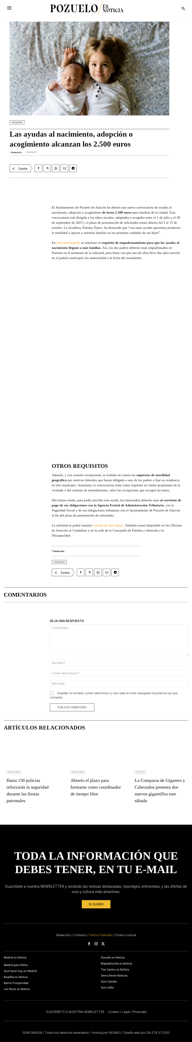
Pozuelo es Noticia (112, 957)
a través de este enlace (108, 525)
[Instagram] (96, 944)
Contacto (80, 935)
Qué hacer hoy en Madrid (20, 971)
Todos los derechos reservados (67, 1032)
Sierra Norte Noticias (114, 975)
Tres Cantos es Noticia (115, 969)
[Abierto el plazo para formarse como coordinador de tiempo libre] (96, 755)
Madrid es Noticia (15, 957)
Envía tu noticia (125, 935)
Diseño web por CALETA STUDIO (147, 1032)
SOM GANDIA (32, 1032)
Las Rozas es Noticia (17, 989)
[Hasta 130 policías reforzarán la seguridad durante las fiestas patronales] (32, 755)
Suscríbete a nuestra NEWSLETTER (75, 1012)
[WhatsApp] (55, 168)
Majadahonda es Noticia (116, 963)
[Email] (64, 168)
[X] (47, 168)
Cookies (113, 1012)
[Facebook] (38, 168)
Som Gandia (109, 981)
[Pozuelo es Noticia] (86, 8)
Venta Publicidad (101, 935)
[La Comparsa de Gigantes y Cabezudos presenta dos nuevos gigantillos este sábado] (160, 755)
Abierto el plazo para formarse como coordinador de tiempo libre (95, 787)
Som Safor (107, 987)
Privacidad (139, 1012)
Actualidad (17, 122)
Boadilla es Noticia (16, 977)
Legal (125, 1012)
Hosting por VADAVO (106, 1032)
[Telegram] (73, 168)
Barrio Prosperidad (16, 983)
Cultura (140, 772)
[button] (183, 8)
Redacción (16, 152)
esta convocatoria (68, 243)
